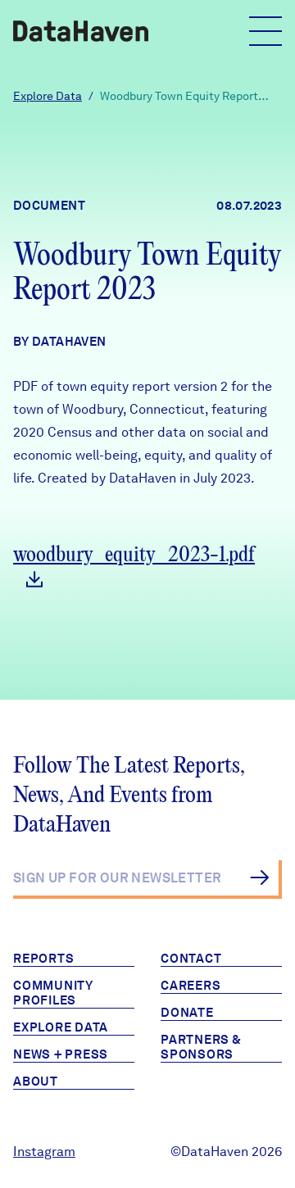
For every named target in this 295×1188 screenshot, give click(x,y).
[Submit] (259, 877)
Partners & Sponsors (201, 1047)
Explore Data (47, 95)
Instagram (44, 1151)
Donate (187, 1012)
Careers (190, 985)
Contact (191, 958)
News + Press (60, 1054)
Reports (43, 958)
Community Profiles (53, 993)
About (35, 1081)
